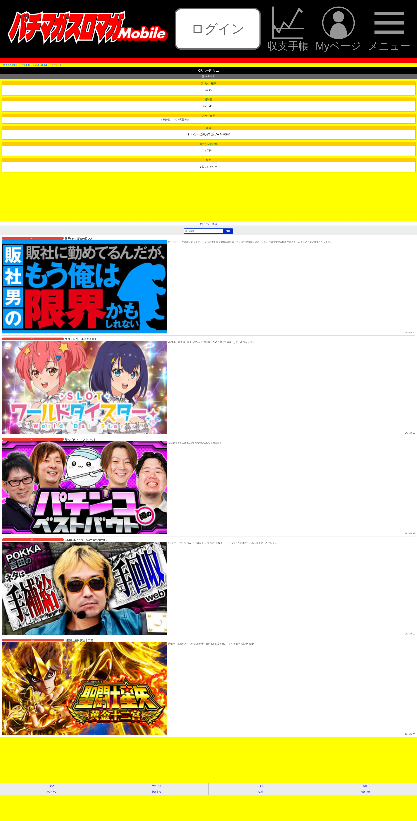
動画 (365, 785)
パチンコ (156, 785)
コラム (260, 785)
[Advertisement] (97, 198)
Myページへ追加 (208, 223)
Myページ (338, 45)
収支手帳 (288, 45)
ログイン (217, 29)
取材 (260, 791)
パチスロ (52, 785)
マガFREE (365, 791)
